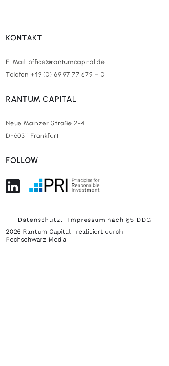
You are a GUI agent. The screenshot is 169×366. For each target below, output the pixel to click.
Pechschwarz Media (36, 239)
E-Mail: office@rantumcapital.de (55, 62)
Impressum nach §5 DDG (109, 219)
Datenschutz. (40, 219)
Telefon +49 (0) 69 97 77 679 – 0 (55, 74)
